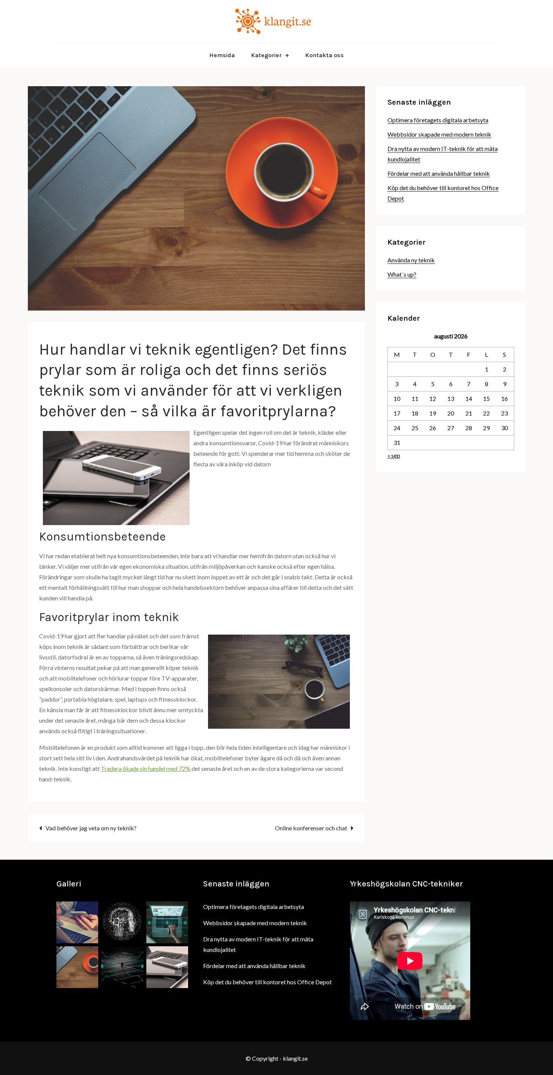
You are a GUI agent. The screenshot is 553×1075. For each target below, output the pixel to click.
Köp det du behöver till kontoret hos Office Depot (267, 981)
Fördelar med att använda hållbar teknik (438, 173)
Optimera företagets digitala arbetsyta (437, 119)
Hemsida (222, 55)
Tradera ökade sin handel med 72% (146, 768)
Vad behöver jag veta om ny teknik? (91, 827)
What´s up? (401, 274)
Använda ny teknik (411, 259)
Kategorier (266, 55)
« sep (393, 455)
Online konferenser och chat (311, 827)
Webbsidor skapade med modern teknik (439, 134)
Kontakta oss (324, 55)
